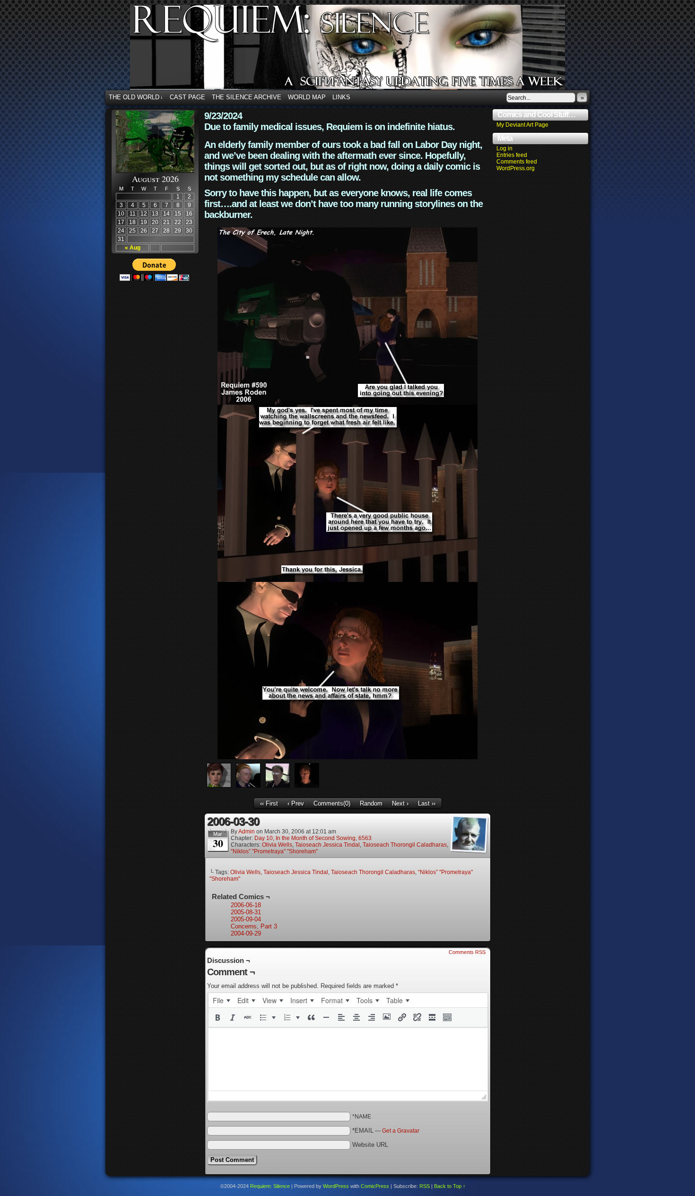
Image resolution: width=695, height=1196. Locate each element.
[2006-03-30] (347, 757)
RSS (424, 1186)
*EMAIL (385, 1130)
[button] (217, 1017)
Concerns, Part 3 (254, 926)
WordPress (336, 1186)
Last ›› (426, 803)
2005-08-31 (246, 912)
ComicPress (375, 1186)
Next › (400, 803)
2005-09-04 (246, 919)
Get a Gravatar (400, 1130)
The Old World (136, 97)
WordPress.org (515, 168)
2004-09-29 (246, 933)
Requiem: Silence (361, 50)
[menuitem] (221, 1000)
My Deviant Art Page (522, 124)
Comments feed (516, 161)
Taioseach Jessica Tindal (327, 844)
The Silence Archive (246, 97)
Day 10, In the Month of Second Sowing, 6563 (313, 838)
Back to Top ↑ (450, 1186)
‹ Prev (295, 803)
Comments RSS (467, 952)
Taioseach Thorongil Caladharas (405, 844)
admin (246, 831)
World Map (307, 97)
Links (341, 97)
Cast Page (187, 97)
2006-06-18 (246, 905)
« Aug (132, 247)
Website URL (370, 1144)
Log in (504, 148)
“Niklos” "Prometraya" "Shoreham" (274, 851)
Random (371, 803)
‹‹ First (269, 803)
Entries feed (511, 155)
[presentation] (221, 1000)
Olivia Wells (277, 844)
